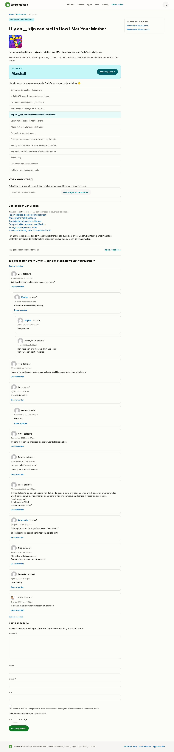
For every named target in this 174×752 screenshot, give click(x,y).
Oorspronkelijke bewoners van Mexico (27, 224)
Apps (89, 5)
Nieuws (70, 5)
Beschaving (16, 158)
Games (80, 5)
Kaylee (24, 297)
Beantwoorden (17, 287)
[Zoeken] (166, 5)
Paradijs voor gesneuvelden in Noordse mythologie (33, 139)
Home (11, 14)
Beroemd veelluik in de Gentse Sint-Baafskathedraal (33, 151)
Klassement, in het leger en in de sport (27, 108)
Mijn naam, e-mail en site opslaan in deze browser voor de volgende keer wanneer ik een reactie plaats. (54, 708)
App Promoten (159, 746)
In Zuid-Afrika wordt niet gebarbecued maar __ (31, 96)
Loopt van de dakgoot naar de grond (27, 121)
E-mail (12, 679)
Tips (97, 5)
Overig (105, 5)
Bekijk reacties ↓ (113, 250)
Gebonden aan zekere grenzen (24, 164)
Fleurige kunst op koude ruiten (23, 227)
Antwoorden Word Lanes (137, 26)
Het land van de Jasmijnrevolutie (25, 170)
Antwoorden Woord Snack (138, 30)
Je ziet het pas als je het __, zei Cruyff (27, 102)
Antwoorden (117, 5)
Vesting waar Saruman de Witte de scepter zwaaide (33, 145)
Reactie (13, 633)
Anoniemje (23, 520)
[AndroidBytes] (7, 4)
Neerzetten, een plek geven (23, 133)
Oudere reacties (16, 266)
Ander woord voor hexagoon (22, 218)
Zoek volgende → (107, 72)
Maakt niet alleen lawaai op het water (27, 127)
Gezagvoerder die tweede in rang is (26, 90)
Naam (12, 665)
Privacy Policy (130, 746)
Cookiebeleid (145, 746)
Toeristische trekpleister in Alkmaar (25, 221)
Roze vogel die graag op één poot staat (27, 215)
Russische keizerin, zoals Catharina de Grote (29, 230)
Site (10, 692)
